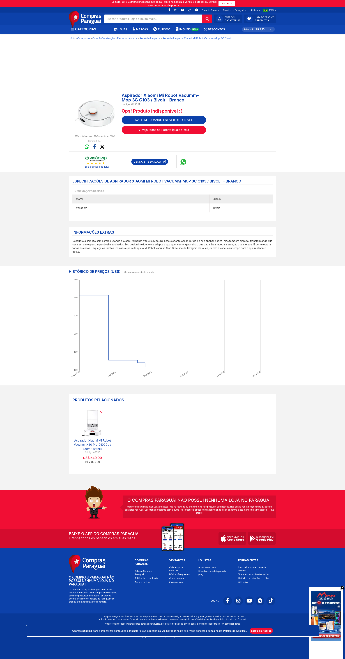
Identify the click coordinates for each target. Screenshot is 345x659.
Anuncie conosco (207, 567)
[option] (95, 113)
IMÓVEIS (188, 29)
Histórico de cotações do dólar (253, 578)
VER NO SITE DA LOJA (148, 161)
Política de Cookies (234, 630)
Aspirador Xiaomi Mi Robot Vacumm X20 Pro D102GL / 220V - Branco (92, 445)
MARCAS (142, 29)
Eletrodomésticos (127, 38)
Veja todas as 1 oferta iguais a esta (165, 130)
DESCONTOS (216, 29)
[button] (260, 18)
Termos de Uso (142, 582)
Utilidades (255, 10)
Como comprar (177, 578)
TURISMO (164, 29)
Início (72, 38)
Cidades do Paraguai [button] (234, 10)
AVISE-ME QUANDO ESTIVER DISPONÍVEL (164, 120)
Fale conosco (176, 582)
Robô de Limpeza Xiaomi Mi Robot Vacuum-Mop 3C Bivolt (197, 38)
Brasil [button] (271, 10)
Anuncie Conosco (210, 10)
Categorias (83, 38)
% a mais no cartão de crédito (253, 574)
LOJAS (122, 29)
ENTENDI (227, 3)
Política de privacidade (146, 578)
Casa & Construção (103, 38)
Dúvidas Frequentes (179, 574)
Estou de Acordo (261, 630)
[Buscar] (207, 19)
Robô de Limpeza (150, 38)
